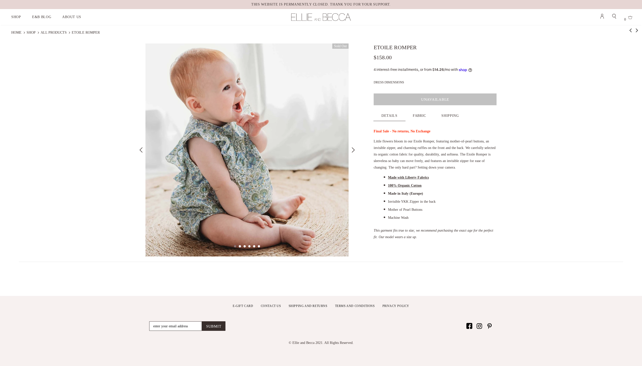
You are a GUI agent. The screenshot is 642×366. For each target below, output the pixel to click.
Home (16, 32)
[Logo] (321, 17)
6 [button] (259, 246)
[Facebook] (469, 326)
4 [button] (249, 246)
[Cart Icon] (630, 18)
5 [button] (254, 246)
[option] (247, 150)
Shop (31, 32)
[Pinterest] (489, 326)
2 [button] (240, 246)
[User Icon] (602, 17)
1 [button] (235, 246)
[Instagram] (479, 326)
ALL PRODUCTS (54, 32)
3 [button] (245, 246)
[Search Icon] (614, 17)
